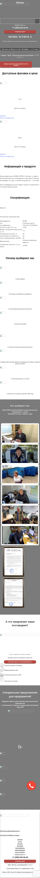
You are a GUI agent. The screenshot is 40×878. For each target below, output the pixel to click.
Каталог (20, 839)
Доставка (20, 846)
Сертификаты (20, 848)
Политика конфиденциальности (10, 831)
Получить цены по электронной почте (20, 662)
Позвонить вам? (20, 31)
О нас (20, 841)
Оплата (20, 844)
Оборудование (20, 850)
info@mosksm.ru (20, 25)
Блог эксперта (20, 852)
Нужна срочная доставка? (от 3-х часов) (16, 64)
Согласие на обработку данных (9, 835)
